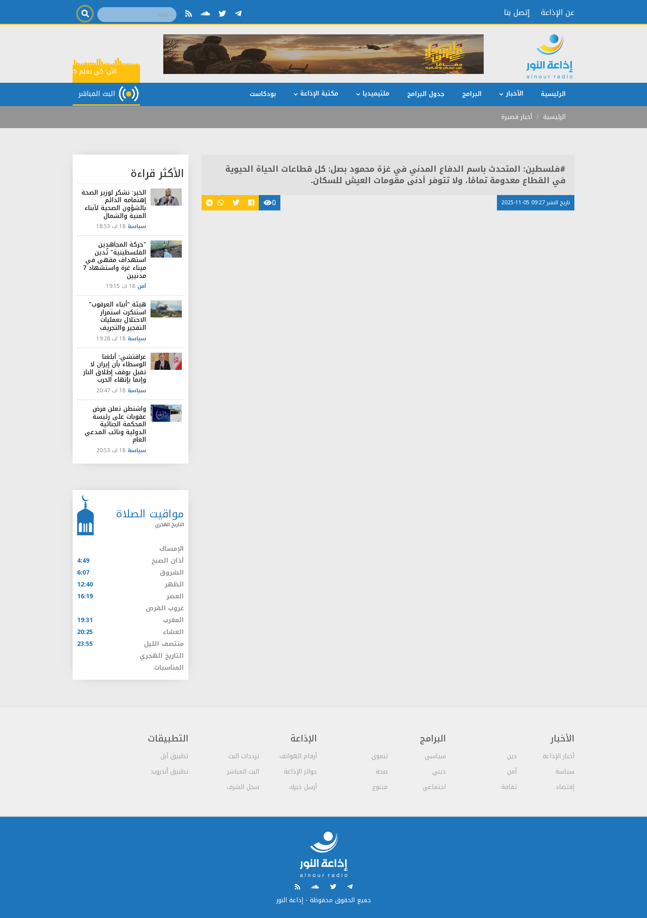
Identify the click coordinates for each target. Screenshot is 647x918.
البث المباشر (243, 772)
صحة (382, 772)
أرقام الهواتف (298, 756)
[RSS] (188, 14)
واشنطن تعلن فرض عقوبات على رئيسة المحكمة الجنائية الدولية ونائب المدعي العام (115, 424)
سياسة (137, 226)
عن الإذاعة (557, 12)
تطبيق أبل (174, 756)
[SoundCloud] (205, 14)
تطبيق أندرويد (169, 772)
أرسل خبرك (303, 787)
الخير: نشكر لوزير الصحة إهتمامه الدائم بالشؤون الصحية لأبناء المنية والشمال (113, 204)
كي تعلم (93, 71)
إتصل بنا (517, 12)
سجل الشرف (243, 787)
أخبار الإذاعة (558, 756)
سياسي (435, 756)
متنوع (380, 787)
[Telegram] (238, 14)
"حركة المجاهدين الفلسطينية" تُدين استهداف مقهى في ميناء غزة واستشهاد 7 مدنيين (114, 260)
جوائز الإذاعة (300, 772)
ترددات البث (243, 756)
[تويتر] (222, 14)
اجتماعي (434, 787)
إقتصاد (564, 787)
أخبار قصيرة (516, 117)
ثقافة (509, 787)
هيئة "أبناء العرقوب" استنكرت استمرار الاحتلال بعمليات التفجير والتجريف (117, 316)
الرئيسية (554, 117)
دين (512, 756)
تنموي (379, 756)
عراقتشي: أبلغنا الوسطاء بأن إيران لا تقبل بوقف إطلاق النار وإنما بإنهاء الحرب (114, 368)
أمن (141, 286)
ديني (439, 772)
